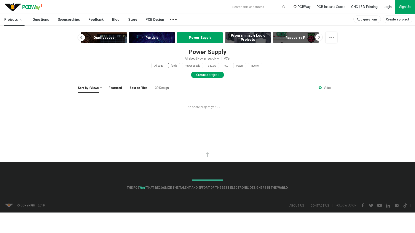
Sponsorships (69, 19)
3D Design (162, 88)
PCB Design (155, 19)
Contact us (320, 205)
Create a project (397, 19)
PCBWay (304, 7)
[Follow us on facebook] (363, 205)
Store (132, 19)
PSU (226, 65)
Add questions (367, 19)
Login (387, 7)
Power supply (192, 65)
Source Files (138, 88)
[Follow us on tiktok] (405, 205)
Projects (11, 19)
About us (296, 205)
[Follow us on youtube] (379, 205)
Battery (212, 65)
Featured (115, 88)
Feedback (96, 19)
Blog (116, 19)
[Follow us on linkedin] (388, 205)
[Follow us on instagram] (397, 205)
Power (239, 65)
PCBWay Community (24, 7)
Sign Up (405, 7)
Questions (41, 19)
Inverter (255, 65)
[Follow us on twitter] (371, 205)
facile (174, 65)
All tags (158, 65)
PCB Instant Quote (330, 7)
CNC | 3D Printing (364, 7)
